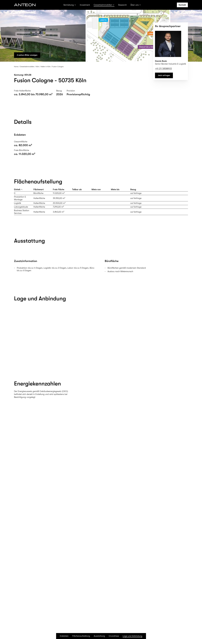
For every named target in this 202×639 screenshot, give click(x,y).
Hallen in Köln (45, 66)
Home (16, 66)
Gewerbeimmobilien (103, 5)
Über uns (134, 5)
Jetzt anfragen (164, 75)
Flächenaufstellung (81, 636)
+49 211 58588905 (163, 68)
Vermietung (68, 5)
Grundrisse (114, 636)
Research (122, 5)
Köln (37, 66)
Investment (85, 5)
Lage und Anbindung (132, 636)
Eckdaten (64, 636)
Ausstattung (99, 636)
